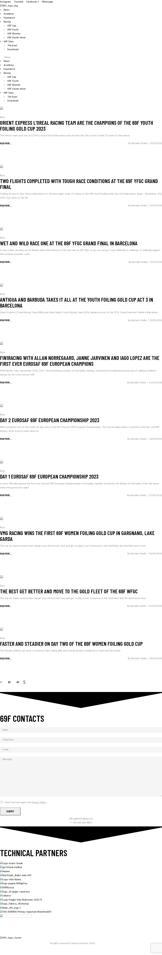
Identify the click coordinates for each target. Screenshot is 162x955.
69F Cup (11, 26)
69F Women (13, 34)
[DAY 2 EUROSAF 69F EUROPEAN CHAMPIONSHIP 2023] (1, 405)
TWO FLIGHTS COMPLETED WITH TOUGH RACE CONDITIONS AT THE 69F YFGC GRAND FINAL (79, 184)
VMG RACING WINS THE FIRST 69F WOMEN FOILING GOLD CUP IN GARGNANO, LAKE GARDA (77, 536)
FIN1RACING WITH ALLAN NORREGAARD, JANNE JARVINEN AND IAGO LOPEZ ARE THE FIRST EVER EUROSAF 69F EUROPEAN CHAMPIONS (79, 360)
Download (12, 50)
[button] (81, 57)
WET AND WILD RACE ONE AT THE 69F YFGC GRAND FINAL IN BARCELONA (68, 243)
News (7, 10)
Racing (7, 22)
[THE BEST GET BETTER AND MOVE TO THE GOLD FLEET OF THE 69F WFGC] (1, 576)
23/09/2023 (155, 439)
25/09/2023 (155, 383)
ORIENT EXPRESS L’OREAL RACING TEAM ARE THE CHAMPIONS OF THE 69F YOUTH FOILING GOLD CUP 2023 (76, 125)
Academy (9, 14)
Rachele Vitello (139, 143)
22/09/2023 (155, 495)
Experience (9, 18)
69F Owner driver (16, 38)
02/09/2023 (155, 606)
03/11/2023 (156, 262)
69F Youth (13, 30)
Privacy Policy (39, 802)
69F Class (9, 42)
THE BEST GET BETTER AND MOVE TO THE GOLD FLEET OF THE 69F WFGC (69, 591)
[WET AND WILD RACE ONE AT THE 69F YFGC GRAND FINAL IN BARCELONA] (1, 228)
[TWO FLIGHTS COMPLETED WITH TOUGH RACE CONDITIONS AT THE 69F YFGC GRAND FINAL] (1, 166)
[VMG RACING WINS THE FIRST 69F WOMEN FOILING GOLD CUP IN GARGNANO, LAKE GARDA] (1, 518)
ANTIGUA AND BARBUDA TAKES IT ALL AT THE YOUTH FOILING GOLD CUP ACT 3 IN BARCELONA (76, 302)
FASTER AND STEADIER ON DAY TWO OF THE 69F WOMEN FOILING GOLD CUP (71, 643)
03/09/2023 (155, 554)
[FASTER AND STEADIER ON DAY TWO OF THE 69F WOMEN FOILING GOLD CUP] (1, 629)
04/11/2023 (156, 206)
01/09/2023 (156, 659)
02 (9, 682)
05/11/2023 (156, 143)
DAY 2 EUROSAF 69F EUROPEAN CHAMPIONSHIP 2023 (49, 420)
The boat (12, 46)
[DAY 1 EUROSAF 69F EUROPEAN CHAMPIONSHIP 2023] (1, 462)
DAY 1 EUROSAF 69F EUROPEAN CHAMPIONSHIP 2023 (49, 476)
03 (18, 682)
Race (2, 117)
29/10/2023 (156, 320)
